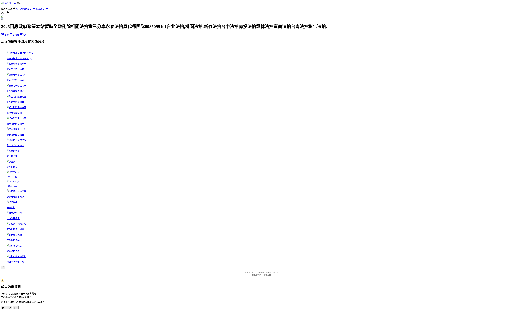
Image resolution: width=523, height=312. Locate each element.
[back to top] (3, 267)
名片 (25, 35)
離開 (15, 308)
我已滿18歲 (6, 308)
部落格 (16, 35)
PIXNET (252, 272)
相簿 (6, 35)
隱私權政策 (256, 275)
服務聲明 (267, 275)
